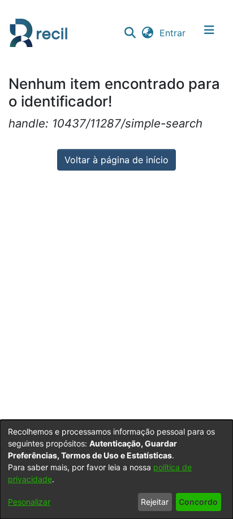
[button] (130, 33)
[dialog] (116, 469)
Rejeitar (155, 502)
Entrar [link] (173, 33)
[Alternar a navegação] (209, 33)
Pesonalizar (29, 502)
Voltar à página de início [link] (116, 159)
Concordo (198, 502)
